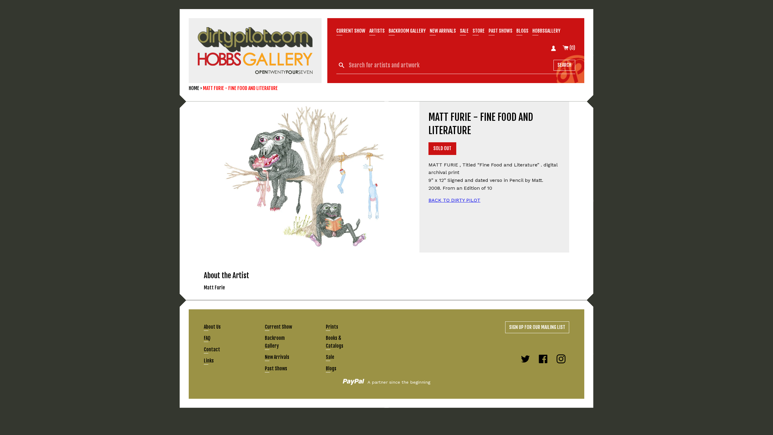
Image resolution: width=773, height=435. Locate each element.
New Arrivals (277, 357)
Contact (212, 349)
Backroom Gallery (407, 31)
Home (194, 88)
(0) (572, 48)
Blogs (522, 31)
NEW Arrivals (443, 31)
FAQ (207, 338)
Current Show (350, 31)
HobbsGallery (546, 31)
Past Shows (500, 31)
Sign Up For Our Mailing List (537, 327)
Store (479, 31)
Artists (377, 31)
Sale (464, 31)
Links (209, 361)
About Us (212, 327)
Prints (332, 327)
